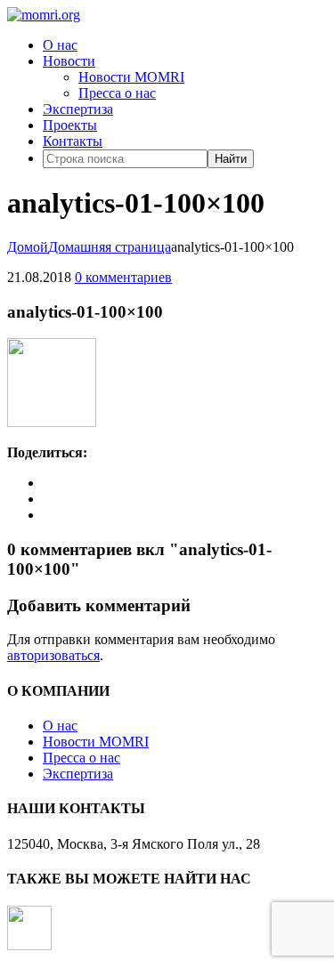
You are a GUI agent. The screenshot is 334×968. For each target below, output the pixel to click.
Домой (27, 246)
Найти (231, 158)
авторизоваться (53, 655)
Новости (69, 61)
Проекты (70, 125)
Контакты (72, 141)
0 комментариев (123, 277)
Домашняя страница (109, 246)
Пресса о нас (117, 93)
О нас (60, 44)
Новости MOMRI (131, 77)
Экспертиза (78, 109)
